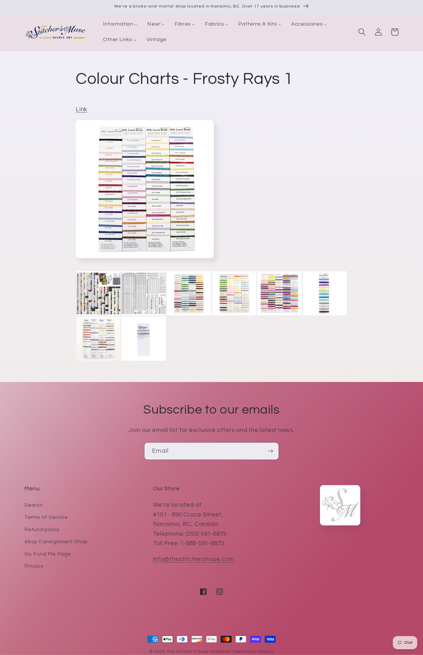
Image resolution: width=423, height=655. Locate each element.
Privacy (33, 566)
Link (81, 109)
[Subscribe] (270, 451)
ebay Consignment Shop (55, 541)
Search (33, 505)
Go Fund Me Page (47, 554)
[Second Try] (145, 260)
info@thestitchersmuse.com (194, 559)
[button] (362, 32)
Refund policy (42, 529)
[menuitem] (120, 24)
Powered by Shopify (253, 651)
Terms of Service (46, 517)
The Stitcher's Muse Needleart (199, 651)
